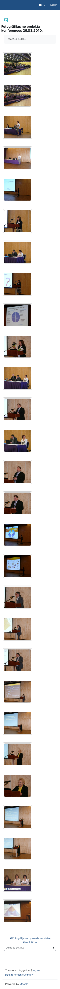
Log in (53, 4)
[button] (42, 5)
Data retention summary (19, 974)
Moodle (24, 984)
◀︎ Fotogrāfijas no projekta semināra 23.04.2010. (30, 940)
